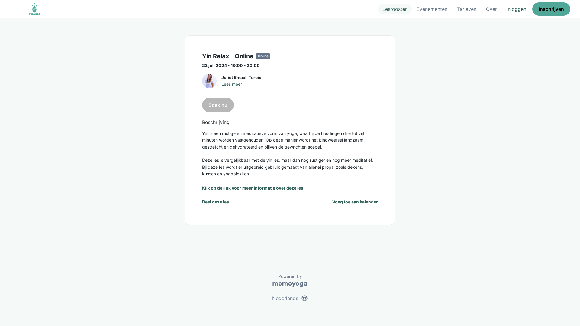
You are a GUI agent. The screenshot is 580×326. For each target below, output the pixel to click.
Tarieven (466, 9)
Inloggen (516, 9)
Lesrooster (394, 9)
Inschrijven (551, 9)
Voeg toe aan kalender (355, 201)
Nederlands (290, 298)
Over (491, 9)
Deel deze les (215, 201)
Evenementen (432, 9)
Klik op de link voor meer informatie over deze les (252, 187)
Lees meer (231, 84)
